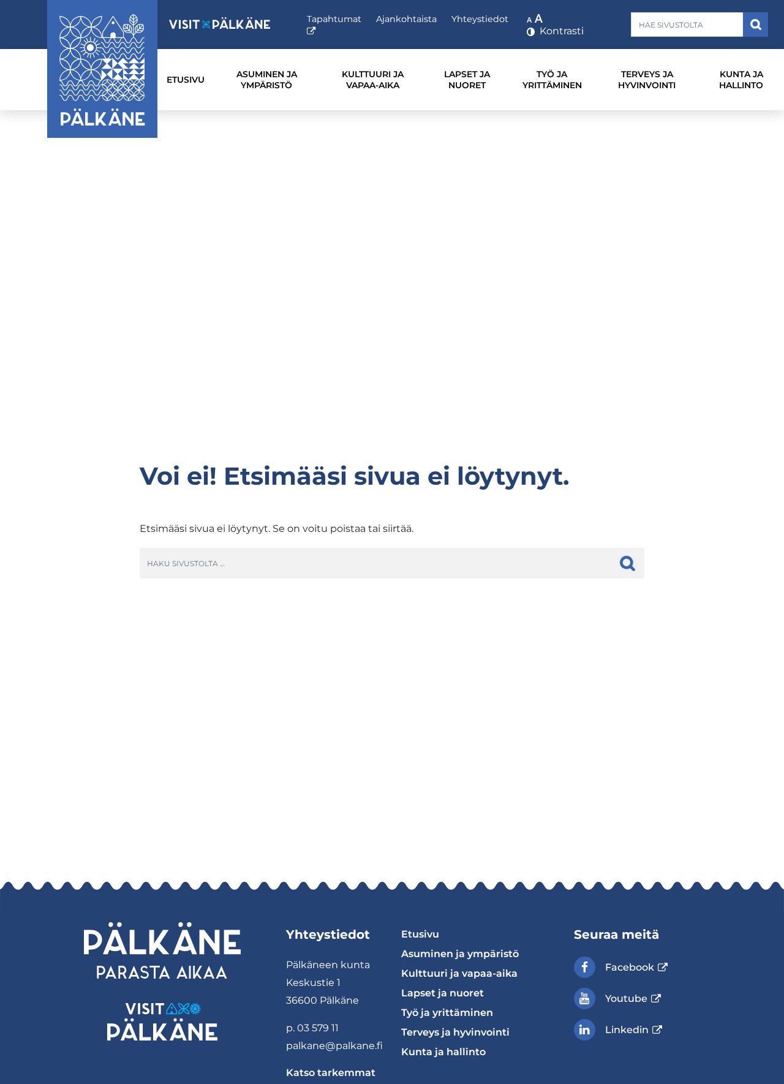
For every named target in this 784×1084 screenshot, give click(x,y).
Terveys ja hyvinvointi (647, 80)
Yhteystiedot (479, 19)
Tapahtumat (334, 24)
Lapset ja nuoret (467, 80)
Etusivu (186, 79)
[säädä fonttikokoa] (536, 18)
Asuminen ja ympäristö (266, 80)
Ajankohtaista (406, 19)
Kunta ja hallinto (741, 80)
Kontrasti (560, 31)
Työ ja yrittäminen (552, 80)
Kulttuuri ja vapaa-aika (373, 80)
